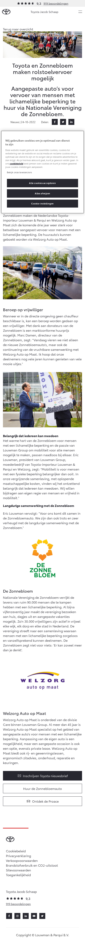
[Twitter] (63, 122)
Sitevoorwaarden (18, 870)
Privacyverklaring (18, 855)
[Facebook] (55, 122)
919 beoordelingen (55, 3)
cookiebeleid (16, 163)
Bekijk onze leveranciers (19, 172)
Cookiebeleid (16, 851)
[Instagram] (17, 916)
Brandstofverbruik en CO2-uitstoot (32, 865)
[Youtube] (34, 916)
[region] (42, 171)
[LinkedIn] (71, 122)
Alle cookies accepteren (42, 183)
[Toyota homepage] (6, 12)
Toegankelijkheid (18, 874)
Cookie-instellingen (42, 203)
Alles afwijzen (42, 193)
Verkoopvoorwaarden (22, 860)
